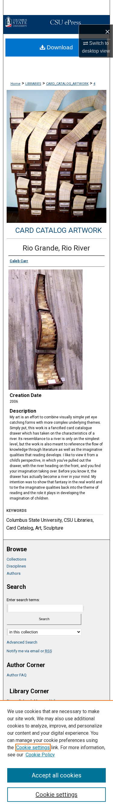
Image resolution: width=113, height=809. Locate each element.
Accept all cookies (56, 775)
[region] (56, 754)
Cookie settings (33, 747)
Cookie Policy (40, 755)
